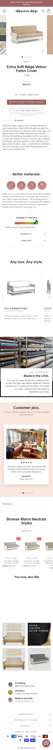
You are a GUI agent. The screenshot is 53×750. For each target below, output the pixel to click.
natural (5, 131)
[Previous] (3, 297)
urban (23, 144)
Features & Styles (25, 720)
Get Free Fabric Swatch (28, 111)
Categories (26, 714)
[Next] (49, 297)
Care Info (26, 241)
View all (26, 531)
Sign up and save (26, 732)
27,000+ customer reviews (26, 693)
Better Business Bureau (25, 686)
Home (26, 62)
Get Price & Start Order (28, 102)
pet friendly (7, 141)
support (26, 726)
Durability (26, 234)
